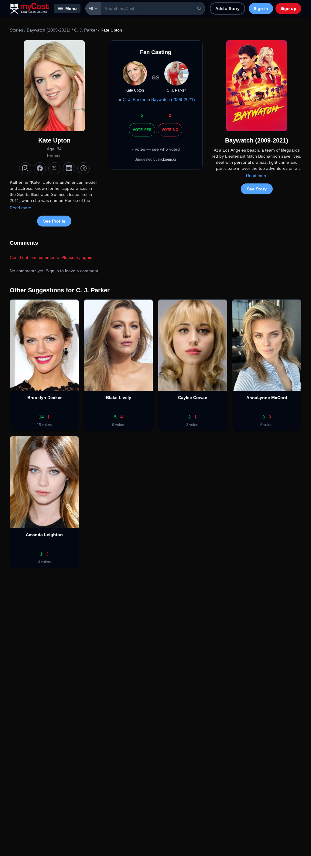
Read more (20, 207)
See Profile (54, 221)
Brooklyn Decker (44, 397)
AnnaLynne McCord (266, 397)
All (91, 8)
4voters (44, 562)
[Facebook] (40, 168)
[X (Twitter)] (54, 168)
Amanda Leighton (44, 534)
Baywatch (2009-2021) (48, 30)
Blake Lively (118, 397)
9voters (118, 425)
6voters (266, 425)
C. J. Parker (85, 30)
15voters (44, 425)
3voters (192, 425)
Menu (71, 8)
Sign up (288, 8)
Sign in (261, 8)
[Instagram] (25, 168)
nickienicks (167, 159)
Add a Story (227, 8)
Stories (16, 30)
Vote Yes (142, 130)
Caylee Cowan (192, 397)
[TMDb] (83, 168)
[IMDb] (69, 168)
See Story (257, 188)
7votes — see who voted (155, 149)
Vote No (170, 130)
